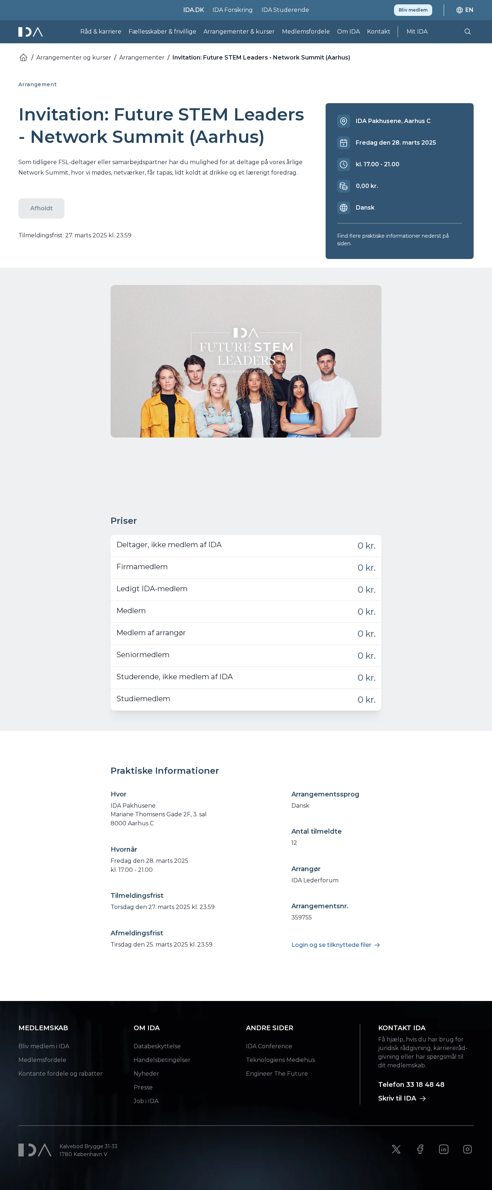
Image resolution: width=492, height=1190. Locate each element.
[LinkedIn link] (444, 1149)
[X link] (396, 1149)
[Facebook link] (420, 1149)
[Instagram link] (467, 1149)
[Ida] (31, 32)
